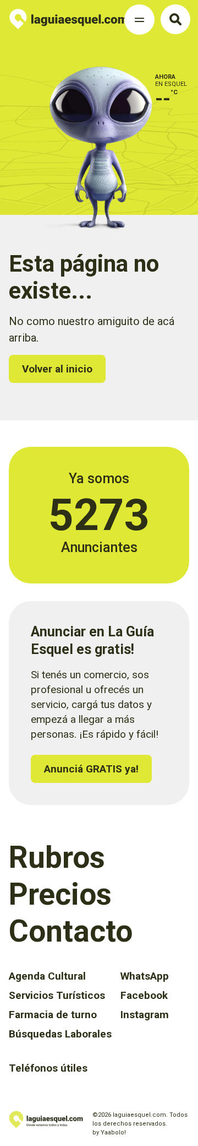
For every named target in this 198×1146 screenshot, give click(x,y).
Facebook (144, 995)
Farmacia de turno (53, 1014)
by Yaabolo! (109, 1132)
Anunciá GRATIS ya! (91, 769)
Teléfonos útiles (48, 1068)
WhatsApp (144, 976)
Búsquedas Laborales (60, 1034)
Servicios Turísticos (57, 995)
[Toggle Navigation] (139, 19)
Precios (60, 894)
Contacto (71, 931)
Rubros (57, 857)
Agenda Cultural (47, 976)
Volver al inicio (57, 369)
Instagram (144, 1014)
